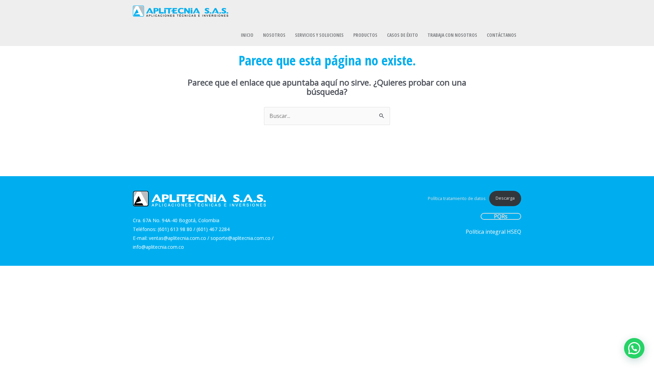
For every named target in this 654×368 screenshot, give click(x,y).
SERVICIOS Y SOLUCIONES (319, 35)
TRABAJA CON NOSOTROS (452, 35)
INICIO (247, 35)
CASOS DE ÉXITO (402, 35)
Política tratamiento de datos (457, 198)
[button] (634, 348)
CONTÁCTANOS (501, 35)
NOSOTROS (274, 35)
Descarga (505, 198)
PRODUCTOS (365, 35)
